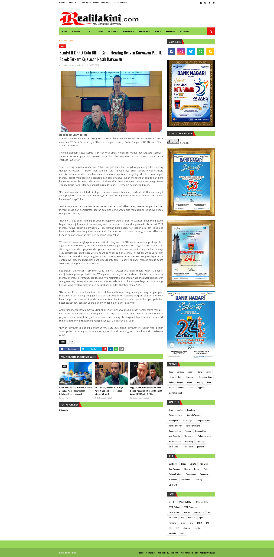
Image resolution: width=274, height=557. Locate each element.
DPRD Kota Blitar (185, 501)
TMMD (199, 522)
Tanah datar (188, 446)
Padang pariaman (204, 436)
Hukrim (187, 512)
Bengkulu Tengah (193, 415)
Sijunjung (200, 441)
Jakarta (199, 371)
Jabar (190, 371)
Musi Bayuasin (174, 436)
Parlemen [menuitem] (127, 31)
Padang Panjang (175, 474)
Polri (191, 522)
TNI (207, 522)
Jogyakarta (190, 377)
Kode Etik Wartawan (120, 2)
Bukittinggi (173, 463)
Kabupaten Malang (193, 425)
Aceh (171, 371)
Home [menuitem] (64, 31)
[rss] (210, 51)
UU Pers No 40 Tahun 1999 (168, 552)
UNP (177, 528)
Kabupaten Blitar (175, 425)
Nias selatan (188, 436)
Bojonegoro (173, 420)
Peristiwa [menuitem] (171, 31)
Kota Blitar (204, 463)
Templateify (71, 552)
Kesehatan (173, 517)
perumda (172, 533)
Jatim (71, 40)
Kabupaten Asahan (203, 420)
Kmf (182, 517)
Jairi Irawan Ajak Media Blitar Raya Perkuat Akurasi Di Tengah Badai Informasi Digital (109, 391)
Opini (201, 517)
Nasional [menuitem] (76, 31)
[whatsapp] (213, 2)
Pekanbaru (204, 474)
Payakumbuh (191, 474)
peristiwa (198, 528)
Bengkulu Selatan (175, 415)
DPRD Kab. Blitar (202, 501)
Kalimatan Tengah (176, 382)
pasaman (200, 446)
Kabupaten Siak (175, 430)
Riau (209, 382)
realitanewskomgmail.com (73, 65)
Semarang (189, 441)
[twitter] (209, 2)
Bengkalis (191, 410)
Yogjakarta (202, 387)
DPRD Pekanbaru (190, 507)
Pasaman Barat (175, 441)
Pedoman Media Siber (101, 2)
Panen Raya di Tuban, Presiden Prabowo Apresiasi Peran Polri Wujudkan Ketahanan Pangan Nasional (75, 391)
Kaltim (189, 382)
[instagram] (205, 2)
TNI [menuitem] (89, 31)
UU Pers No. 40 (85, 2)
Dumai (183, 463)
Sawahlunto (185, 479)
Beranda (63, 40)
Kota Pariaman (174, 469)
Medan (196, 469)
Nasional (191, 517)
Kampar (188, 430)
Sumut (191, 387)
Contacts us (72, 2)
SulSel (171, 387)
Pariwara (172, 522)
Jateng (171, 377)
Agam (171, 410)
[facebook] (201, 2)
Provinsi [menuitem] (112, 31)
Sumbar (181, 387)
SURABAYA (173, 479)
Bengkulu (180, 371)
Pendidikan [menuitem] (144, 31)
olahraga (186, 528)
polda (182, 533)
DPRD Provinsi (174, 512)
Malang (187, 469)
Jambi (208, 371)
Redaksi (62, 2)
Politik (182, 522)
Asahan (180, 410)
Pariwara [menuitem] (184, 31)
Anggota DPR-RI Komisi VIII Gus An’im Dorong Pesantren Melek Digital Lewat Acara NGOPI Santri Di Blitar (146, 391)
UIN (170, 528)
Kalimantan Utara (205, 377)
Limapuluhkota (200, 430)
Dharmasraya (187, 420)
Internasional (199, 512)
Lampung (199, 382)
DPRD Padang (174, 507)
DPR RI (171, 501)
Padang (206, 469)
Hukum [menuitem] (157, 31)
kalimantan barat (175, 392)
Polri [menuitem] (100, 31)
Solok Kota (173, 484)
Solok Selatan (174, 446)
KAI (209, 512)
